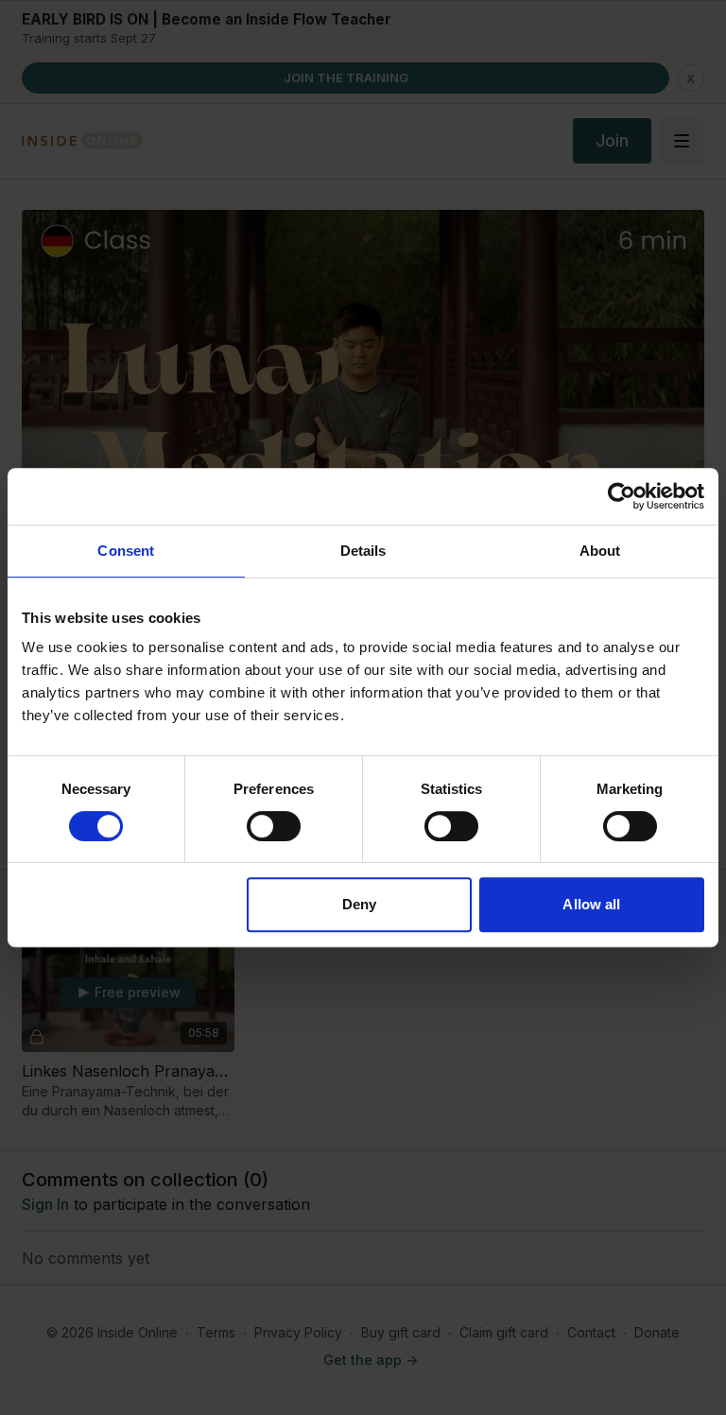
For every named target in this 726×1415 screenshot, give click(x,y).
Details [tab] (363, 551)
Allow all (591, 904)
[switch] (274, 826)
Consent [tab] (125, 551)
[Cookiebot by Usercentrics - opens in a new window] (621, 496)
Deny (359, 904)
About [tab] (600, 551)
